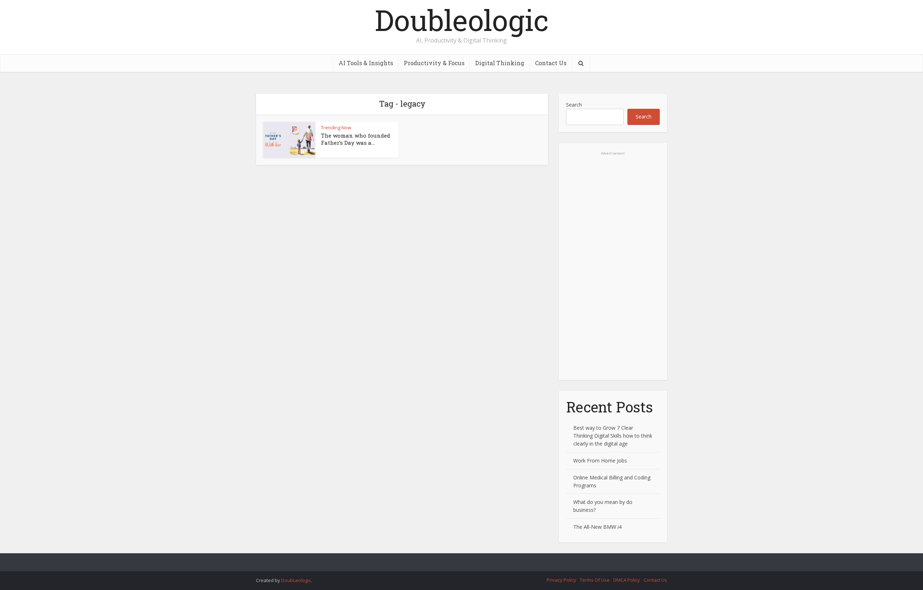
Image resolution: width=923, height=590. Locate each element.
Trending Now (336, 127)
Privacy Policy (561, 580)
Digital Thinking (499, 63)
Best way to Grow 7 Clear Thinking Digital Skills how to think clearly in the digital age (612, 435)
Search (574, 104)
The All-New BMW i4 (597, 526)
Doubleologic (462, 19)
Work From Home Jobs (600, 460)
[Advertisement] (613, 272)
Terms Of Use (595, 580)
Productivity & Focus (434, 63)
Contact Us (550, 63)
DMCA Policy (626, 580)
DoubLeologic (296, 580)
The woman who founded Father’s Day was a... (355, 139)
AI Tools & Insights (366, 63)
